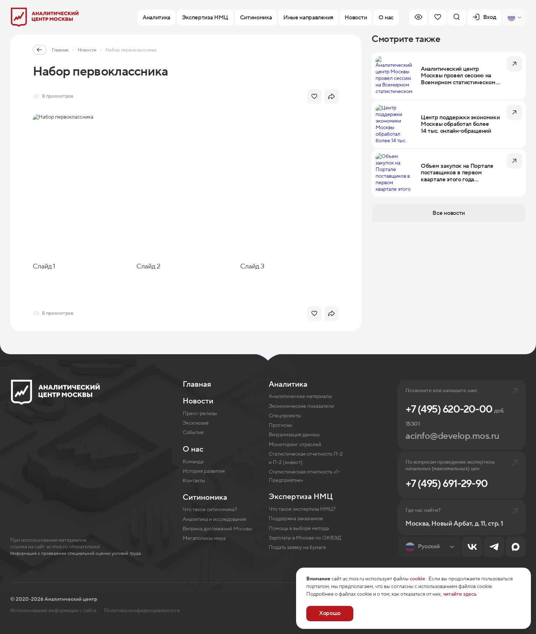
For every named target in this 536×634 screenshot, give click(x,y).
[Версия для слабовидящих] (418, 17)
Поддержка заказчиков (296, 518)
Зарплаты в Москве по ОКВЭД (305, 538)
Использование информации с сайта (53, 610)
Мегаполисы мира (204, 538)
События (193, 432)
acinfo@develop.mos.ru (452, 436)
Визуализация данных (294, 435)
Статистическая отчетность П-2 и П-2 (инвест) (306, 458)
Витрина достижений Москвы (217, 529)
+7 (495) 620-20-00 (454, 415)
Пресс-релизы (200, 413)
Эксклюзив (196, 423)
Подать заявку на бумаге (297, 547)
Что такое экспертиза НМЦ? (302, 509)
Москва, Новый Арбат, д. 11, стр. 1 (454, 523)
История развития (204, 471)
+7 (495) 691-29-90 (446, 483)
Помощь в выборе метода (299, 528)
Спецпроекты (285, 416)
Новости (87, 50)
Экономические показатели (301, 406)
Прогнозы (280, 425)
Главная (60, 50)
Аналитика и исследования (214, 519)
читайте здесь (460, 594)
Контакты (194, 481)
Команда (193, 462)
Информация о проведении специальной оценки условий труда (75, 553)
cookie (417, 579)
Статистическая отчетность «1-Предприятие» (304, 476)
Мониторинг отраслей (295, 444)
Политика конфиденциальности (142, 610)
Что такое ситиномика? (210, 509)
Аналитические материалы (300, 396)
